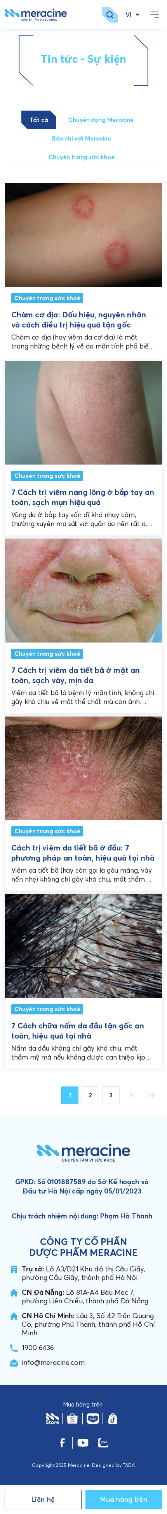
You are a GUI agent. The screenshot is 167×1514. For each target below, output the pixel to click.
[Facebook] (62, 1443)
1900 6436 (38, 1347)
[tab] (39, 120)
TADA (129, 1465)
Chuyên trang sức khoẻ (47, 298)
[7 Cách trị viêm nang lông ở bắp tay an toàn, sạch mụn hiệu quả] (83, 411)
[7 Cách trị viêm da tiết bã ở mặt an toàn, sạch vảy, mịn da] (83, 588)
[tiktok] (113, 1418)
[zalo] (103, 1443)
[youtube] (83, 1443)
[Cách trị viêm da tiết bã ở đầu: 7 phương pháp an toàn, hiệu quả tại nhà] (83, 766)
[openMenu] (154, 15)
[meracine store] (52, 1418)
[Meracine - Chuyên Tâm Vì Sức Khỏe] (36, 14)
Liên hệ (43, 1499)
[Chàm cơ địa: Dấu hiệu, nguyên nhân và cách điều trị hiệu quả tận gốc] (83, 235)
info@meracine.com (53, 1362)
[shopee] (72, 1418)
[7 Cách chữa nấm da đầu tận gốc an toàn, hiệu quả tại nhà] (83, 944)
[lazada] (92, 1418)
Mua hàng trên (123, 1499)
